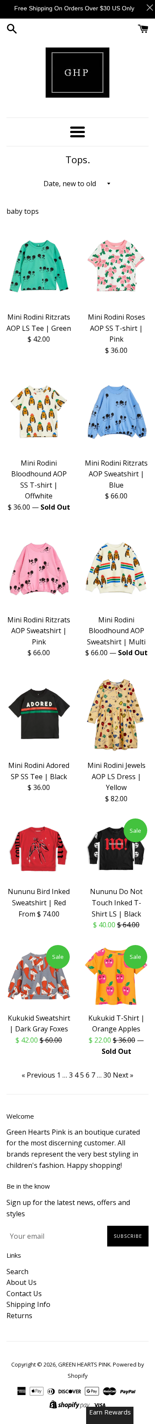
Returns (19, 1315)
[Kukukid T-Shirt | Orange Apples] (116, 976)
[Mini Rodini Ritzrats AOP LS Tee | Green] (38, 265)
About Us (21, 1282)
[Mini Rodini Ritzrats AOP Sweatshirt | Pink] (38, 568)
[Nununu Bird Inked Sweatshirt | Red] (38, 849)
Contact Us (24, 1293)
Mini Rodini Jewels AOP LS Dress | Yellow (116, 776)
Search (17, 1271)
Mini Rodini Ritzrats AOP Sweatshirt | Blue (116, 474)
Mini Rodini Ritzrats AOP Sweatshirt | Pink (38, 631)
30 (107, 1075)
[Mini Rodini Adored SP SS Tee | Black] (38, 714)
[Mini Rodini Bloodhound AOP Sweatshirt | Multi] (116, 568)
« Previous (38, 1075)
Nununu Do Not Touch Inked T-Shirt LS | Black (116, 902)
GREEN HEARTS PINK (84, 1364)
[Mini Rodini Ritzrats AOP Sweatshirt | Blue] (116, 411)
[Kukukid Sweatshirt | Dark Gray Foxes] (38, 976)
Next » (123, 1075)
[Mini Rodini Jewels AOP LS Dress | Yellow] (116, 714)
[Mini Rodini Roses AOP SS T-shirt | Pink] (116, 265)
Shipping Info (28, 1304)
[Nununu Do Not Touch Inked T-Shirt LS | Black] (116, 849)
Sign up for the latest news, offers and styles (68, 1208)
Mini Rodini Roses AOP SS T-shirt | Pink (116, 328)
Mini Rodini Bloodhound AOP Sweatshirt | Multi (116, 631)
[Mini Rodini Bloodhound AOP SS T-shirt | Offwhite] (38, 411)
